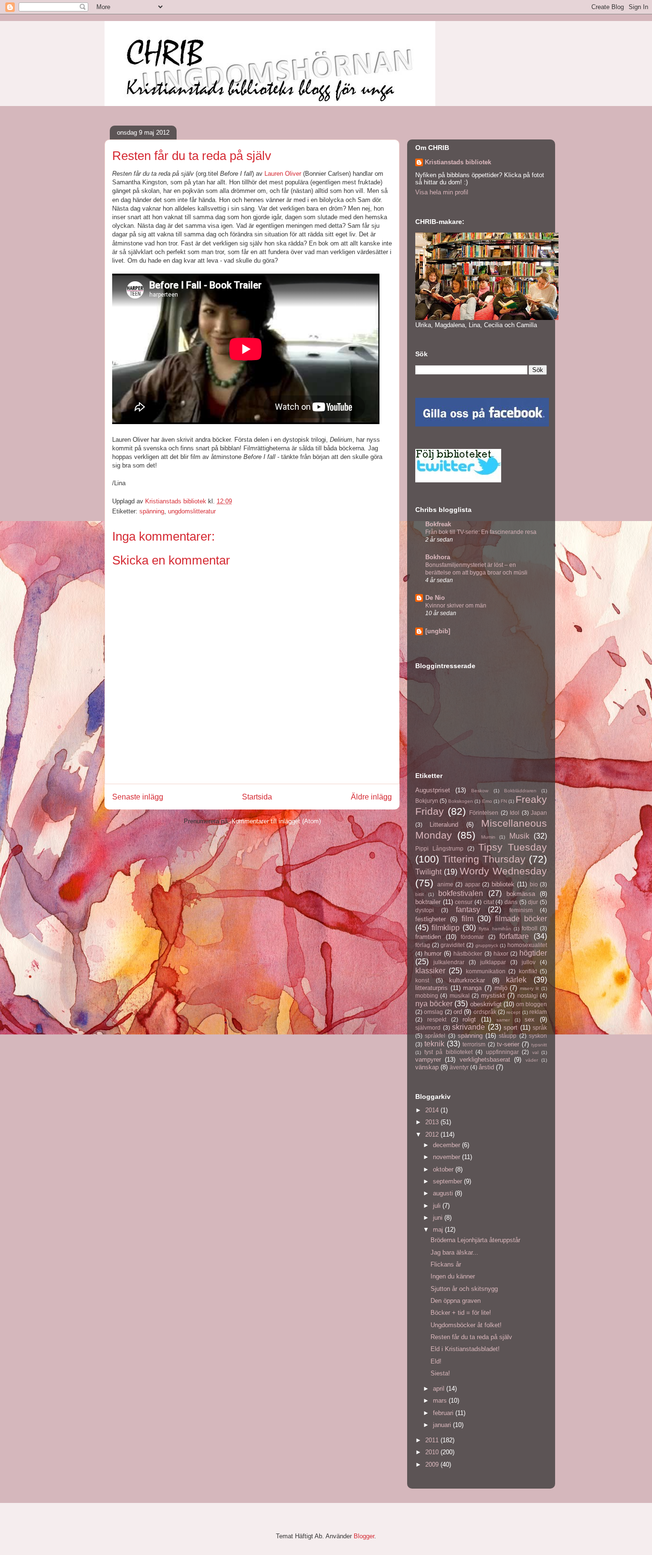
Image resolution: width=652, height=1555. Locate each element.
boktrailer (428, 901)
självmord (428, 1027)
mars (441, 1400)
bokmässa (520, 893)
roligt (469, 1019)
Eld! (436, 1361)
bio (534, 884)
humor (433, 953)
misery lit (529, 988)
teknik (434, 1044)
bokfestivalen (460, 893)
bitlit (419, 894)
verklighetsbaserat (485, 1059)
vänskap (427, 1067)
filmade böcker (521, 919)
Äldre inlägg (371, 797)
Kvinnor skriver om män (455, 605)
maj (439, 1229)
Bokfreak (438, 524)
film (467, 919)
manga (472, 987)
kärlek (516, 980)
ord (457, 1011)
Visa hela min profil (441, 192)
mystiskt (493, 995)
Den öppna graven (456, 1300)
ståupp (507, 1036)
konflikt (528, 971)
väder (532, 1060)
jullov (529, 962)
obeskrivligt (486, 1004)
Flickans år (446, 1264)
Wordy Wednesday (503, 870)
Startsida (257, 797)
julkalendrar (448, 962)
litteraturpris (431, 987)
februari (444, 1413)
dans (511, 902)
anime (445, 884)
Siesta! (440, 1373)
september (448, 1181)
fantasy (468, 909)
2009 (433, 1464)
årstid (486, 1067)
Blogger (364, 1536)
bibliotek (503, 884)
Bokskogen (460, 801)
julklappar (493, 962)
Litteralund (444, 824)
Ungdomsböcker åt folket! (466, 1325)
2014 (433, 1110)
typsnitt (539, 1044)
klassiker (430, 971)
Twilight (428, 872)
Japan (539, 812)
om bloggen (531, 1004)
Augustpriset (432, 790)
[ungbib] (437, 631)
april (439, 1388)
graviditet (452, 945)
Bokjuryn (426, 801)
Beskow (479, 790)
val (535, 1052)
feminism (521, 910)
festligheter (430, 919)
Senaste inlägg (137, 797)
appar (472, 884)
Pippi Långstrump (439, 848)
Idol (514, 812)
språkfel (435, 1036)
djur (533, 902)
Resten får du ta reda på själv (471, 1337)
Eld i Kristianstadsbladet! (465, 1349)
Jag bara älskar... (454, 1252)
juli (437, 1205)
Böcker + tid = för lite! (461, 1312)
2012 (433, 1134)
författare (514, 936)
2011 (433, 1440)
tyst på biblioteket (448, 1052)
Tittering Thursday (484, 858)
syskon (538, 1036)
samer (503, 1019)
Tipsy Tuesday (512, 846)
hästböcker (467, 953)
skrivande (468, 1027)
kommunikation (485, 971)
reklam (538, 1012)
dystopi (424, 910)
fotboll (529, 928)
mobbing (426, 995)
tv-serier (508, 1044)
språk (540, 1027)
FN (504, 801)
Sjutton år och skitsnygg (464, 1288)
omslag (433, 1012)
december (447, 1145)
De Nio (435, 597)
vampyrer (428, 1059)
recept (513, 1012)
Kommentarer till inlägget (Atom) (276, 821)
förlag (422, 945)
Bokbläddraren (520, 790)
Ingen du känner (453, 1276)
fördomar (472, 937)
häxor (501, 953)
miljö (500, 987)
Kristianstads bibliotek (458, 162)
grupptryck (486, 945)
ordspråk (484, 1012)
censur (464, 902)
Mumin (488, 837)
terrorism (474, 1044)
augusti (444, 1193)
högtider (533, 953)
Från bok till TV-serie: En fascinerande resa (480, 532)
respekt (436, 1019)
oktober (444, 1169)
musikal (460, 995)
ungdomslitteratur (192, 511)
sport (510, 1027)
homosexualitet (527, 945)
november (447, 1157)
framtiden (428, 936)
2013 (433, 1122)
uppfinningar (502, 1052)
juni (438, 1217)
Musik (519, 836)
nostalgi (527, 995)
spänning (151, 511)
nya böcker (433, 1004)
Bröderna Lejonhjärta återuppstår (475, 1240)
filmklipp (445, 928)
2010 (433, 1452)
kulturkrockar (467, 980)
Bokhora (437, 557)
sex (530, 1019)
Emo (487, 801)
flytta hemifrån (495, 928)
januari (443, 1424)
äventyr (459, 1067)
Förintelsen (483, 812)
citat (489, 902)
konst (422, 980)
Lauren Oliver (282, 173)
